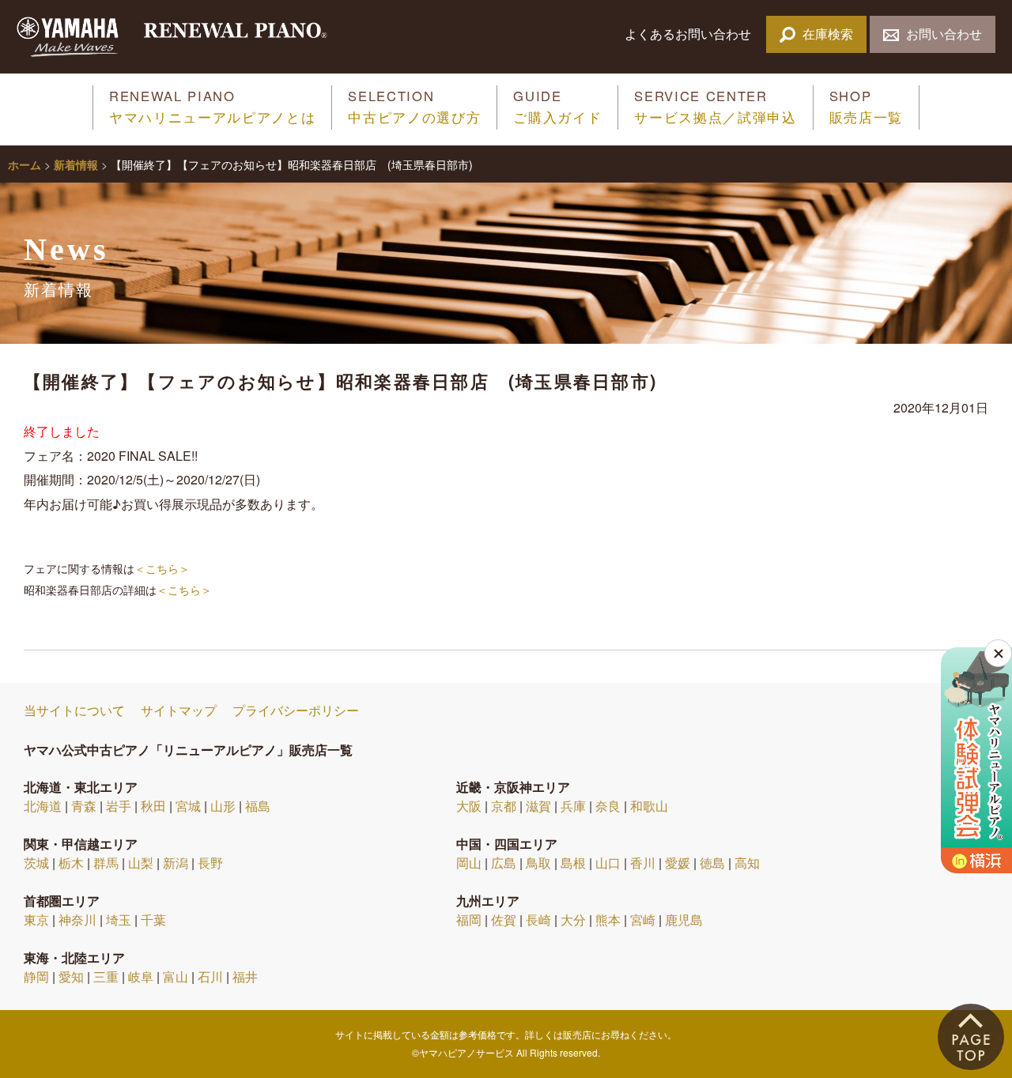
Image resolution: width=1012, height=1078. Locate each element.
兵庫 (573, 806)
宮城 (188, 806)
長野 (210, 863)
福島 (257, 806)
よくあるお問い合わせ (689, 33)
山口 (608, 863)
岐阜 (140, 976)
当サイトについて (74, 710)
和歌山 (649, 806)
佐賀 (503, 919)
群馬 (106, 863)
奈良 (608, 806)
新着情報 (76, 164)
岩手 (118, 806)
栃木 (71, 863)
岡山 (468, 863)
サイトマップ (179, 710)
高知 (747, 863)
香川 (642, 863)
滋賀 (538, 806)
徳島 (712, 863)
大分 (573, 919)
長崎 (538, 919)
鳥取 (538, 863)
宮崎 (642, 919)
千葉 (153, 919)
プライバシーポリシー (295, 710)
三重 (106, 976)
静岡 (36, 976)
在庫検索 (827, 33)
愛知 (71, 976)
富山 (175, 976)
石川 (210, 976)
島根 (573, 863)
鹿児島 (684, 919)
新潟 (175, 863)
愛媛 (677, 863)
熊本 (608, 919)
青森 (83, 806)
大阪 (468, 806)
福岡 (468, 919)
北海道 (43, 806)
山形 (223, 806)
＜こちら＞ (162, 568)
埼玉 (118, 919)
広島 (503, 863)
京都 (503, 806)
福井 (245, 976)
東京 (36, 919)
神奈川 (77, 919)
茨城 (36, 863)
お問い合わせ (944, 33)
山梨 (140, 863)
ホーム (24, 164)
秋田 (153, 806)
